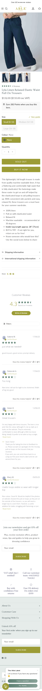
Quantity (6, 147)
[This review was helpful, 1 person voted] (33, 468)
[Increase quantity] (13, 151)
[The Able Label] (21, 8)
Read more (7, 437)
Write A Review (21, 313)
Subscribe (21, 556)
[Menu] (2, 8)
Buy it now (21, 169)
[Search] (7, 8)
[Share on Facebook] (10, 274)
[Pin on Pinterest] (13, 274)
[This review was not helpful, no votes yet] (37, 362)
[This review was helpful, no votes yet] (33, 362)
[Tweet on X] (8, 274)
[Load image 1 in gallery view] (21, 42)
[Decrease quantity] (4, 151)
